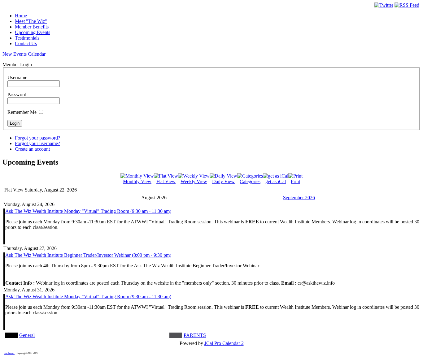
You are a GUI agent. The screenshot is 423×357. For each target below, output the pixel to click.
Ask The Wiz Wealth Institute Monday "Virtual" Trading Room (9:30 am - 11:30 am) (88, 211)
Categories (250, 181)
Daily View (223, 181)
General (27, 335)
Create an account (32, 149)
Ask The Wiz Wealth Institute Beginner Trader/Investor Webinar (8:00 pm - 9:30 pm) (88, 255)
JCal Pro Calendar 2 (224, 343)
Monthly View (137, 181)
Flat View (166, 181)
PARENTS (195, 335)
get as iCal (275, 181)
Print (295, 181)
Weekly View (194, 181)
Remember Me (22, 112)
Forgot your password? (37, 137)
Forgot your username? (37, 143)
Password (16, 94)
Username (17, 77)
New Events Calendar (24, 54)
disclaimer (9, 353)
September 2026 (299, 197)
